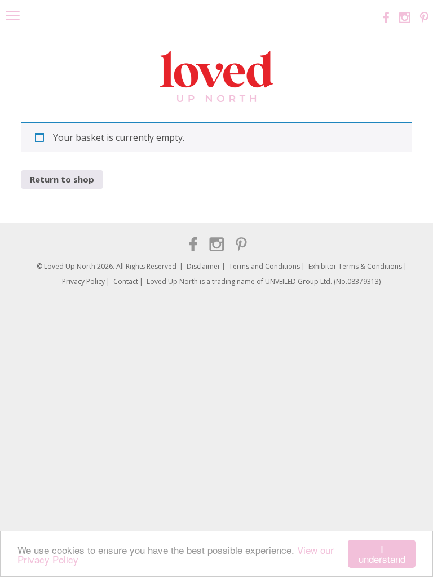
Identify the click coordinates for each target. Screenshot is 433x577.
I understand (382, 554)
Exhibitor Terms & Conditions (355, 266)
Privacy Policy (83, 281)
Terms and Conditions (264, 266)
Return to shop (62, 179)
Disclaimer (203, 266)
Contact (125, 281)
